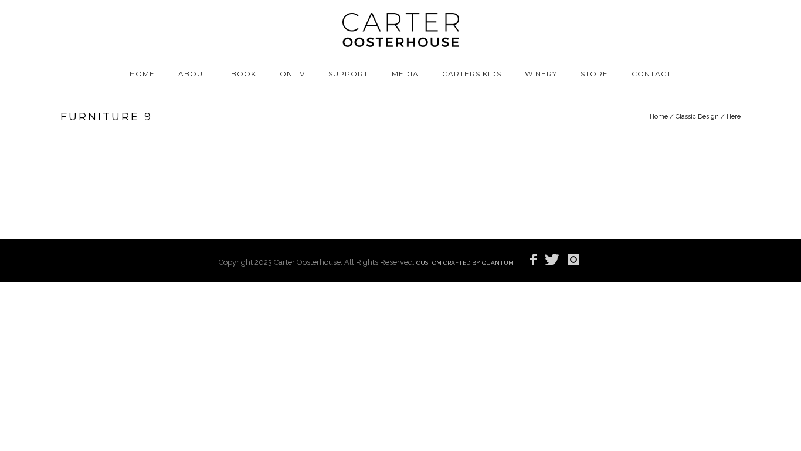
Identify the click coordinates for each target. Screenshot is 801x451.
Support (348, 73)
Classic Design (697, 116)
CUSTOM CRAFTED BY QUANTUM (465, 263)
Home (142, 73)
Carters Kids (471, 73)
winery (541, 73)
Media (405, 73)
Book (243, 73)
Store (594, 73)
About (193, 73)
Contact (651, 73)
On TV (292, 73)
